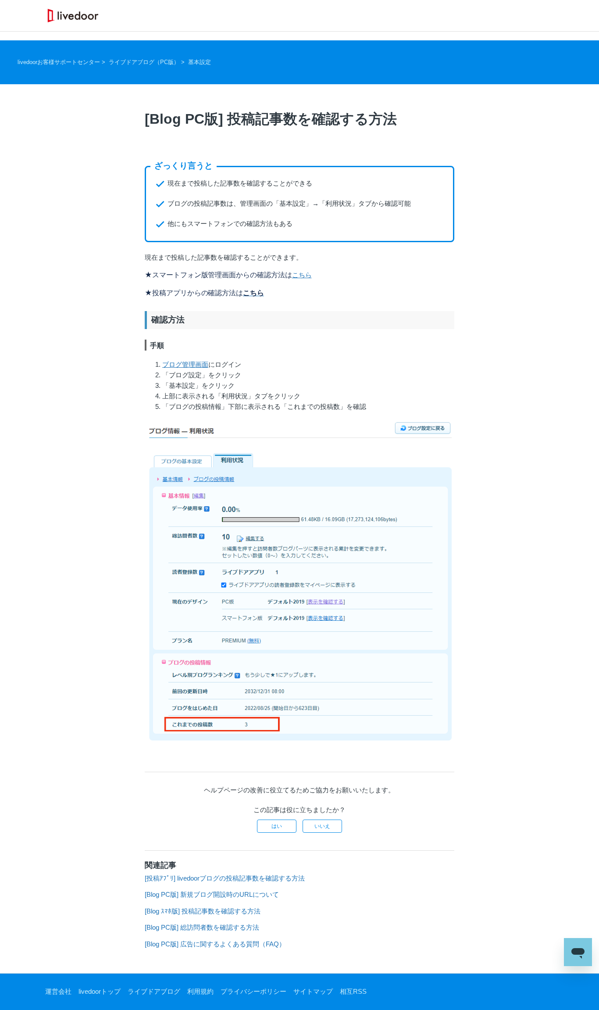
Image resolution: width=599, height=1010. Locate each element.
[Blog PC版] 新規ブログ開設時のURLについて (212, 894)
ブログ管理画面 (185, 364)
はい (276, 826)
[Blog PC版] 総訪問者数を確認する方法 (202, 927)
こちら (302, 275)
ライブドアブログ (154, 991)
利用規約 (200, 991)
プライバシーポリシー (253, 991)
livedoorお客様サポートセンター (59, 62)
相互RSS (353, 991)
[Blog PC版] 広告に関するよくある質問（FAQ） (215, 944)
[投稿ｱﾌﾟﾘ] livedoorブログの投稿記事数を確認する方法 (225, 878)
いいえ (322, 826)
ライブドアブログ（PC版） (144, 62)
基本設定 (199, 62)
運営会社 (58, 991)
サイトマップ (313, 991)
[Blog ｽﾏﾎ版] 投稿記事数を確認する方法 (202, 911)
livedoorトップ (99, 991)
